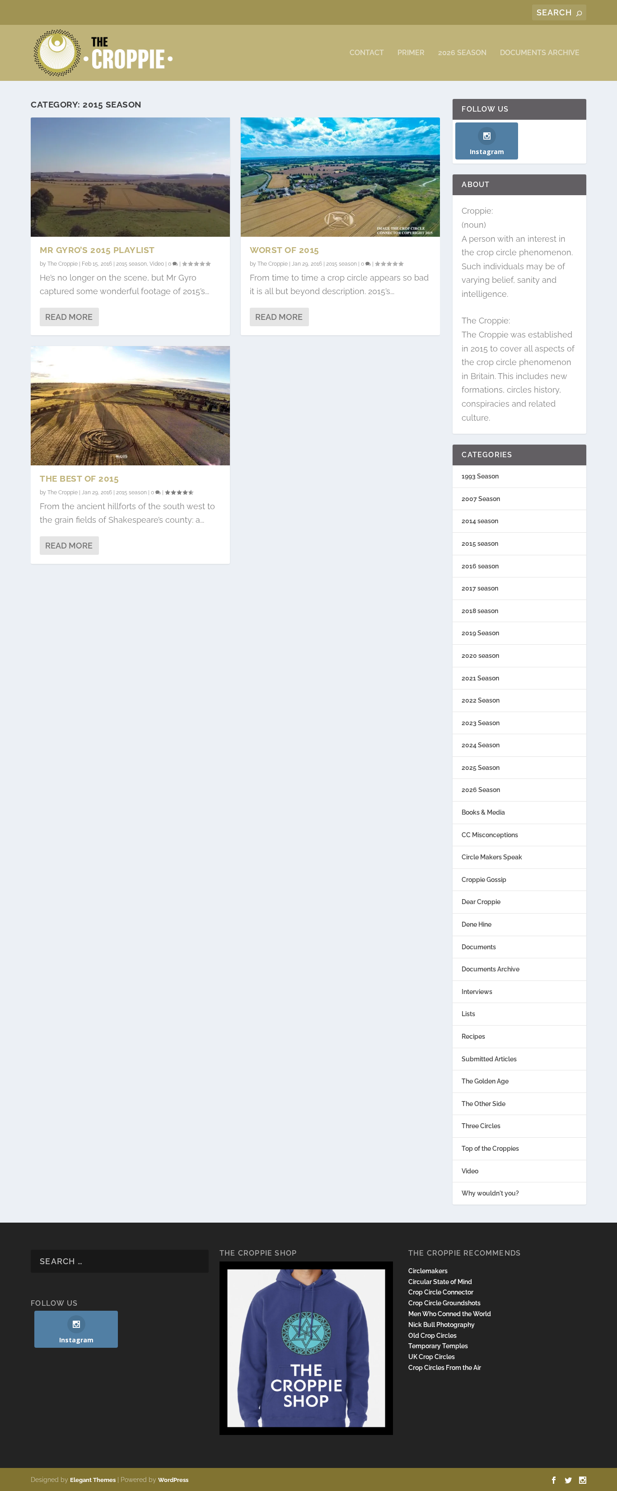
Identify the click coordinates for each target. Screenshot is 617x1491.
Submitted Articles (489, 1059)
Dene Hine (476, 924)
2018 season (480, 610)
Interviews (477, 991)
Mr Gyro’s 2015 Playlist (97, 250)
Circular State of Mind (440, 1281)
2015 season (131, 264)
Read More (69, 317)
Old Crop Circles (432, 1335)
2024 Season (481, 745)
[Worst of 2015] (340, 177)
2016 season (480, 566)
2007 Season (481, 498)
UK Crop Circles (431, 1356)
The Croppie (62, 264)
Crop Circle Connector (440, 1292)
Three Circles (481, 1126)
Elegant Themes (93, 1480)
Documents (479, 947)
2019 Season (480, 633)
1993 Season (480, 476)
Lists (468, 1013)
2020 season (480, 655)
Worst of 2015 (284, 250)
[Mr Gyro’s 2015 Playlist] (130, 177)
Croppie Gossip (484, 879)
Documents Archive (540, 53)
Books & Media (483, 812)
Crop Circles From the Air (444, 1367)
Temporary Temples (438, 1346)
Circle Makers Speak (492, 857)
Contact (367, 53)
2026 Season (462, 53)
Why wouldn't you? (490, 1193)
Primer (411, 53)
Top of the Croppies (490, 1148)
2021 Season (480, 678)
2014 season (480, 521)
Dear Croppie (481, 901)
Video (157, 264)
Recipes (473, 1036)
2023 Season (481, 723)
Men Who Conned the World (449, 1314)
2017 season (480, 588)
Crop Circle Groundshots (444, 1303)
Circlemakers (428, 1271)
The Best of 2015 (79, 478)
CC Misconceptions (490, 835)
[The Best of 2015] (130, 405)
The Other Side (483, 1103)
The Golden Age (485, 1081)
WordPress (173, 1480)
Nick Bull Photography (441, 1324)
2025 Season (481, 767)
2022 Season (481, 700)
